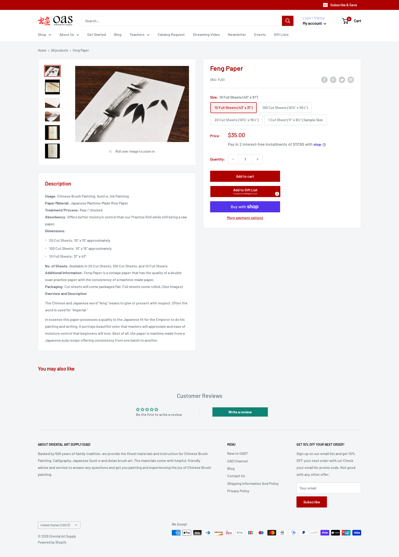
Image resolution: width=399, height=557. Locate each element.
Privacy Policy (238, 491)
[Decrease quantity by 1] (233, 159)
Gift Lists (281, 34)
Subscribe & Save (343, 5)
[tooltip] (277, 194)
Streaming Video (206, 34)
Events (260, 34)
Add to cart (245, 176)
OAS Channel (237, 461)
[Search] (287, 21)
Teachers (137, 34)
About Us (66, 34)
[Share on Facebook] (324, 79)
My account (313, 23)
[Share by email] (351, 79)
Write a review (240, 412)
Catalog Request (171, 34)
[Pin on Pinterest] (333, 79)
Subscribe (311, 502)
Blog (117, 34)
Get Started (96, 34)
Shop (42, 34)
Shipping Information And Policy (253, 483)
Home (42, 50)
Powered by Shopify (52, 542)
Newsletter (237, 34)
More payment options (245, 217)
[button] (245, 191)
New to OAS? (237, 453)
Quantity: (217, 159)
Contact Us (236, 475)
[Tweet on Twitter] (342, 79)
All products (59, 50)
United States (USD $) (55, 525)
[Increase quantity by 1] (257, 159)
